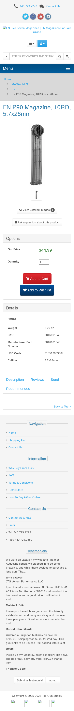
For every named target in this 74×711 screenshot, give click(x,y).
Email (11, 525)
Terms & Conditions (20, 482)
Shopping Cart (17, 440)
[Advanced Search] (67, 56)
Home (7, 79)
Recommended (18, 389)
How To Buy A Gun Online (24, 497)
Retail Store (15, 489)
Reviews (37, 380)
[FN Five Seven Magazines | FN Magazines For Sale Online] (37, 29)
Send (55, 380)
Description (15, 380)
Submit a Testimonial (30, 680)
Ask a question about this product (38, 222)
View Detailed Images (37, 209)
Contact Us (53, 6)
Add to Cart (38, 279)
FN (13, 89)
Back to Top (61, 406)
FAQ (11, 475)
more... (53, 680)
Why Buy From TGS (21, 468)
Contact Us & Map (19, 517)
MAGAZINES (20, 84)
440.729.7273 (28, 6)
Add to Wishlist (39, 290)
